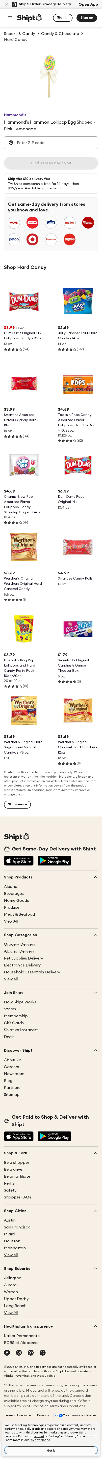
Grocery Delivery (19, 944)
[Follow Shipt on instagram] (19, 1353)
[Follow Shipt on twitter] (43, 1353)
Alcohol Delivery (19, 951)
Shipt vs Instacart (21, 1030)
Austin (10, 1220)
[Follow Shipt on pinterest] (31, 1353)
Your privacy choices (80, 1415)
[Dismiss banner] (7, 4)
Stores (10, 1009)
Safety (10, 1190)
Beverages (14, 894)
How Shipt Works (20, 1002)
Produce (11, 907)
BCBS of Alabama (21, 1343)
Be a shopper (16, 1163)
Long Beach (15, 1306)
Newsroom (14, 1074)
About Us (12, 1060)
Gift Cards (14, 1023)
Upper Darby (16, 1299)
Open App (88, 4)
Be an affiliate (17, 1176)
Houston (12, 1241)
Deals (9, 1037)
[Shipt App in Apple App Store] (19, 861)
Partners (12, 1088)
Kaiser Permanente (22, 1336)
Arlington (13, 1278)
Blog (8, 1081)
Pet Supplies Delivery (23, 958)
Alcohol (11, 887)
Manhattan (15, 1248)
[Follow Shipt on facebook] (7, 1353)
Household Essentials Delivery (32, 972)
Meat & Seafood (19, 914)
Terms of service (17, 1415)
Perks (9, 1183)
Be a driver (14, 1169)
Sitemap (12, 1095)
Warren (11, 1292)
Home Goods (16, 901)
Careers (11, 1067)
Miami (9, 1234)
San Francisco (17, 1227)
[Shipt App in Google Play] (54, 861)
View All (11, 921)
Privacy (43, 1415)
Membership (16, 1016)
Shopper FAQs (17, 1197)
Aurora (10, 1285)
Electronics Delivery (22, 965)
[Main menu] (10, 18)
